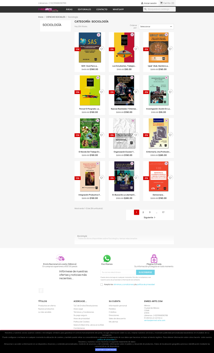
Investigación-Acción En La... (158, 109)
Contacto (101, 9)
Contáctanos (79, 328)
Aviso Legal (78, 309)
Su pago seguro (80, 315)
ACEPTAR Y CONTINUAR (106, 350)
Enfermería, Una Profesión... (158, 152)
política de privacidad (105, 339)
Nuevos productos (46, 309)
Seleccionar (156, 26)
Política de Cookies (82, 322)
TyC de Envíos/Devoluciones (86, 305)
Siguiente (150, 217)
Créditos (112, 312)
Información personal (118, 305)
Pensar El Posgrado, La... (89, 109)
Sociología (52, 25)
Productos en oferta (47, 305)
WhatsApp (118, 9)
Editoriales (84, 9)
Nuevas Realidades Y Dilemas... (124, 109)
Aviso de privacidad (82, 318)
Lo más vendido (44, 312)
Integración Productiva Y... (90, 195)
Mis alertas (113, 322)
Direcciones (114, 315)
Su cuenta (114, 301)
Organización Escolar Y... (124, 152)
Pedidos (112, 309)
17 (163, 212)
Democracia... (158, 195)
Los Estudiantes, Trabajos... (124, 66)
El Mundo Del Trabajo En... (90, 152)
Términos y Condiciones (84, 312)
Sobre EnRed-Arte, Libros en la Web (89, 325)
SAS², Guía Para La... (89, 66)
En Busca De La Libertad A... (124, 195)
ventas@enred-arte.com (154, 320)
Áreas (69, 9)
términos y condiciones (123, 284)
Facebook (41, 290)
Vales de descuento (117, 318)
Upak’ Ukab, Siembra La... (158, 66)
